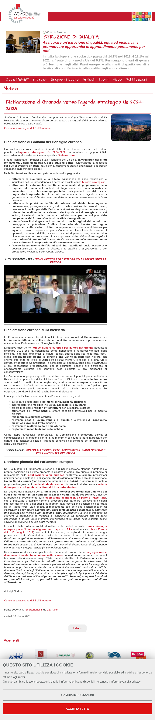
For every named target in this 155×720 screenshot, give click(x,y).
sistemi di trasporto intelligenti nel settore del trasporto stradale (55, 485)
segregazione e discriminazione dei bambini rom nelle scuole (55, 554)
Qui (5, 681)
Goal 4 (61, 32)
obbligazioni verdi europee (46, 474)
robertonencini (33, 609)
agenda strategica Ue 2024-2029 (42, 152)
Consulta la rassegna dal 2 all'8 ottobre (27, 128)
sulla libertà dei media (48, 483)
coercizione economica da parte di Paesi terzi (75, 497)
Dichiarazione (66, 155)
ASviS (50, 32)
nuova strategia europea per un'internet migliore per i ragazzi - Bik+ (55, 528)
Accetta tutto (77, 708)
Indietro (77, 628)
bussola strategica (93, 181)
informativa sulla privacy (126, 681)
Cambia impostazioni (77, 695)
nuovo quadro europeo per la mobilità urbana (63, 347)
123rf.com (53, 609)
